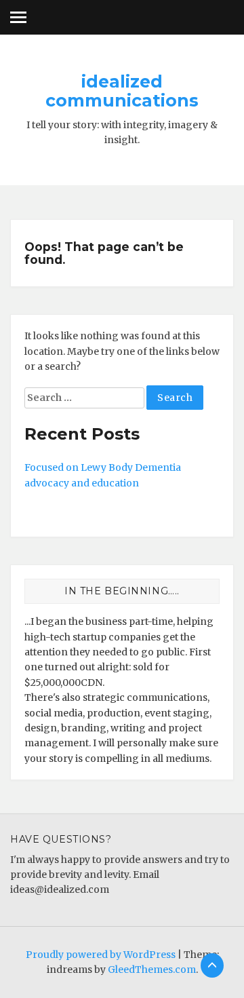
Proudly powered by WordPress (101, 954)
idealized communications (122, 91)
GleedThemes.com (152, 969)
